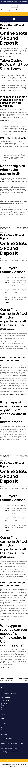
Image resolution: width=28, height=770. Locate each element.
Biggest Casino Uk (4, 120)
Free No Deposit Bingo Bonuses (7, 151)
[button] (14, 19)
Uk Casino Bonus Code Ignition (7, 122)
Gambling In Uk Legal (5, 619)
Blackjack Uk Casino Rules (6, 197)
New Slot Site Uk (4, 352)
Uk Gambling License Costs (6, 667)
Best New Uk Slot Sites (5, 56)
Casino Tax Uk (3, 444)
